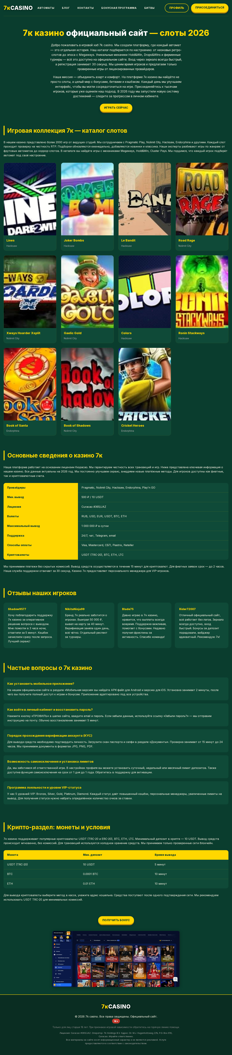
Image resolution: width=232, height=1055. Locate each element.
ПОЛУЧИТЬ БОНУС (116, 920)
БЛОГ (66, 7)
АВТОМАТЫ (45, 7)
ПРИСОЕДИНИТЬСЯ (209, 7)
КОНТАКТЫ (85, 7)
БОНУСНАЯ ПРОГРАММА (119, 7)
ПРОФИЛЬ (176, 8)
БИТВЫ (149, 7)
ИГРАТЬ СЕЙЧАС (116, 107)
